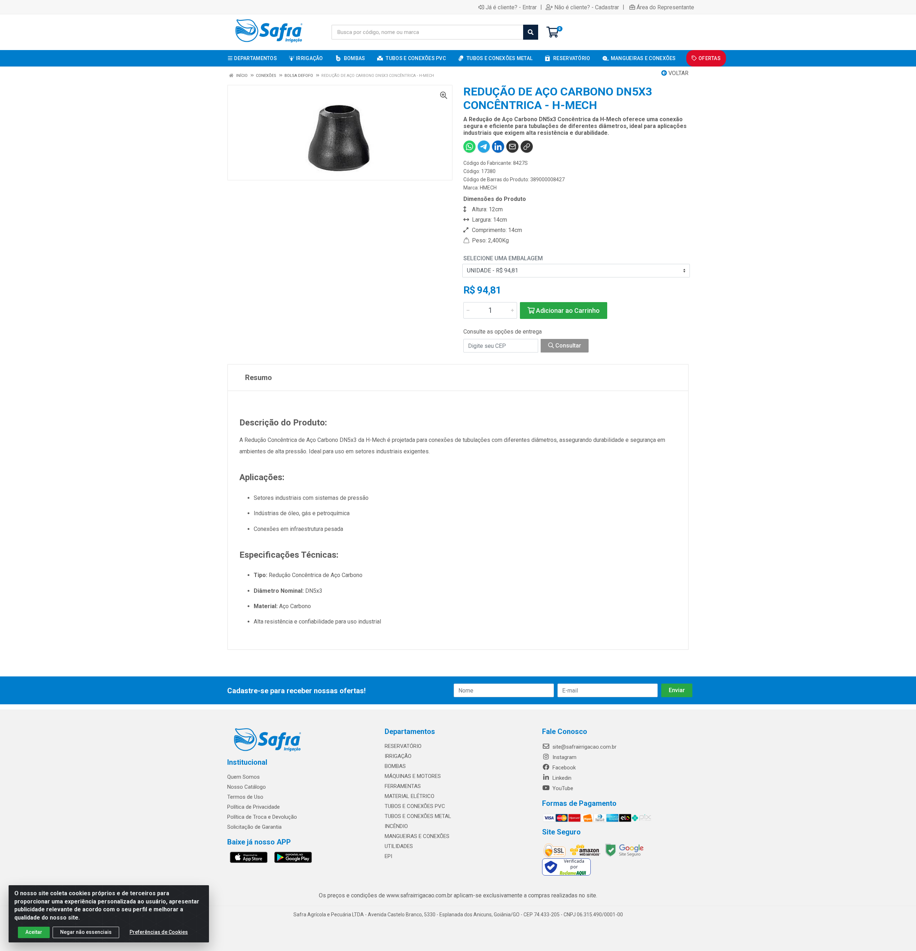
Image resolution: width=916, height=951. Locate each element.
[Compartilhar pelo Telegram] (484, 147)
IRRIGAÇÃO (398, 756)
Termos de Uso (245, 797)
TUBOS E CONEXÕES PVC (415, 806)
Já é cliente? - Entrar (511, 7)
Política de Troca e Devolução (262, 817)
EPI (388, 856)
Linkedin (561, 778)
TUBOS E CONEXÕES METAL (418, 816)
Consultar (567, 345)
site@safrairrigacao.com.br (584, 747)
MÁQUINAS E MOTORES (413, 776)
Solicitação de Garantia (254, 827)
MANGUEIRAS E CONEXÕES (417, 836)
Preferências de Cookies (159, 932)
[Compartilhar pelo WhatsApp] (469, 147)
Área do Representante (665, 7)
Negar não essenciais (86, 932)
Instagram (563, 757)
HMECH (488, 188)
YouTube (562, 788)
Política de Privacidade (253, 807)
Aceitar (33, 932)
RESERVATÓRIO (403, 746)
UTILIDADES (399, 846)
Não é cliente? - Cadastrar (586, 7)
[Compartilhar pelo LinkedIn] (498, 147)
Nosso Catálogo (246, 787)
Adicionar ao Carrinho (567, 310)
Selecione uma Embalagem (503, 258)
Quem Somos (243, 777)
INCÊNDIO (396, 826)
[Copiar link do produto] (527, 147)
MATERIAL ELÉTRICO (409, 796)
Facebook (563, 767)
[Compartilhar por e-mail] (512, 147)
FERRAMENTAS (403, 786)
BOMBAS (395, 766)
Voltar (677, 73)
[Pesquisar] (530, 32)
